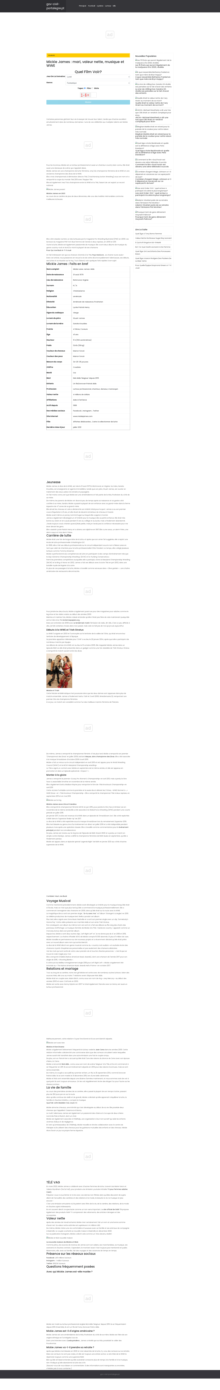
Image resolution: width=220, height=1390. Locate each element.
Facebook (77, 411)
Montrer (88, 102)
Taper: (81, 88)
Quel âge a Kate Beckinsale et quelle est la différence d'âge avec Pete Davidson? (152, 152)
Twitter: (49, 1263)
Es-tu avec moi (90, 913)
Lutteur (108, 6)
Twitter (96, 411)
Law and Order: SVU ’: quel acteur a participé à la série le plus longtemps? (153, 194)
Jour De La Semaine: (55, 76)
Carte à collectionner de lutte (105, 421)
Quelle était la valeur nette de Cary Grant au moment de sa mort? (151, 104)
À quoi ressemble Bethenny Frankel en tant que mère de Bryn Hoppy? (152, 78)
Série (96, 88)
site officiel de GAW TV (112, 1209)
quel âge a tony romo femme (148, 233)
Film (89, 88)
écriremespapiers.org (71, 620)
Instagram (87, 411)
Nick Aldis (65, 1064)
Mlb (114, 6)
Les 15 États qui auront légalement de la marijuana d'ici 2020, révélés (152, 66)
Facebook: (50, 1258)
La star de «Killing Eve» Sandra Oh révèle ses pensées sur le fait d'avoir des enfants (152, 91)
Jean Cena (100, 1049)
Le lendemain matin (82, 623)
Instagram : (50, 1260)
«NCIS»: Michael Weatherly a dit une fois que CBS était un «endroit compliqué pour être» (151, 119)
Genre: (49, 82)
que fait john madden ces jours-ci (61, 1103)
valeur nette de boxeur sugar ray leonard (153, 238)
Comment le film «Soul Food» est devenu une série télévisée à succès (152, 165)
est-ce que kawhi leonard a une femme (152, 247)
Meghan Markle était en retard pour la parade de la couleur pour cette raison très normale (153, 136)
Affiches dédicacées (82, 421)
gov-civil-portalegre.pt (110, 1374)
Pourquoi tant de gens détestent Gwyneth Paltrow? (150, 218)
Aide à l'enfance (80, 400)
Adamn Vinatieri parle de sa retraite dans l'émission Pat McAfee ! (152, 206)
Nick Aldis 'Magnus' (81, 378)
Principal (82, 6)
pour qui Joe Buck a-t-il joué (58, 250)
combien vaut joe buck (56, 896)
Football (91, 6)
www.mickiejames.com (82, 416)
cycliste (100, 6)
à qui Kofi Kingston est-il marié (148, 242)
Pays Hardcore (98, 255)
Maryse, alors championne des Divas (99, 756)
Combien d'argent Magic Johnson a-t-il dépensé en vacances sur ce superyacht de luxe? (153, 181)
